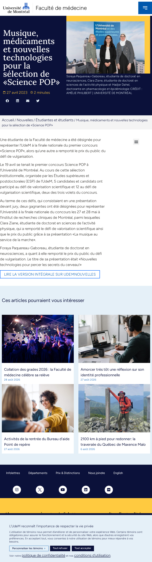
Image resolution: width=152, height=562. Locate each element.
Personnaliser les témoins (29, 548)
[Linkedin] (86, 490)
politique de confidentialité (43, 555)
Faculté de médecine (61, 7)
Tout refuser (60, 548)
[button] (7, 100)
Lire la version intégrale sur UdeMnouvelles (50, 274)
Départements (37, 473)
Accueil (8, 120)
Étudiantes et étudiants (54, 120)
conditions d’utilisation (92, 555)
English (118, 473)
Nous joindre (96, 473)
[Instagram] (17, 490)
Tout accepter (83, 548)
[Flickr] (109, 490)
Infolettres (13, 473)
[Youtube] (63, 490)
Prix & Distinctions (68, 473)
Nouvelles (25, 120)
